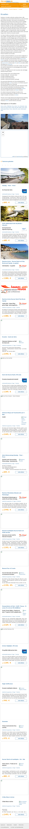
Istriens (6, 100)
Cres (18, 106)
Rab (19, 62)
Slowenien (5, 721)
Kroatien (20, 9)
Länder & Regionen (13, 9)
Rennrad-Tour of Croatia (8, 568)
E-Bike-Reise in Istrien (8, 797)
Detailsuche (25, 6)
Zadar (25, 107)
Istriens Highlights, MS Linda (10, 646)
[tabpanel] (14, 121)
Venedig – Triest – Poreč (8, 185)
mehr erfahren (21, 202)
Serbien (16, 94)
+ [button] (3, 132)
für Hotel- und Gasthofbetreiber (17, 827)
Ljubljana (23, 88)
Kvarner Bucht (5, 62)
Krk (15, 62)
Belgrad (17, 89)
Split (23, 107)
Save (10, 82)
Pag (15, 107)
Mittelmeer (9, 106)
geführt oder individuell (6, 6)
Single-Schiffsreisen (7, 683)
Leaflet (13, 156)
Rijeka (20, 107)
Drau (13, 106)
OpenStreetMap (20, 156)
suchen (24, 4)
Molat (13, 107)
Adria (5, 106)
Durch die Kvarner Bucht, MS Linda (11, 374)
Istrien (16, 106)
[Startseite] (1, 9)
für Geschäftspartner (5, 827)
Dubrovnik (10, 64)
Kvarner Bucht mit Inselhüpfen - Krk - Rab (13, 759)
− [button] (3, 135)
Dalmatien (22, 106)
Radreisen (6, 9)
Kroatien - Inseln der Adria (9, 337)
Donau (2, 106)
